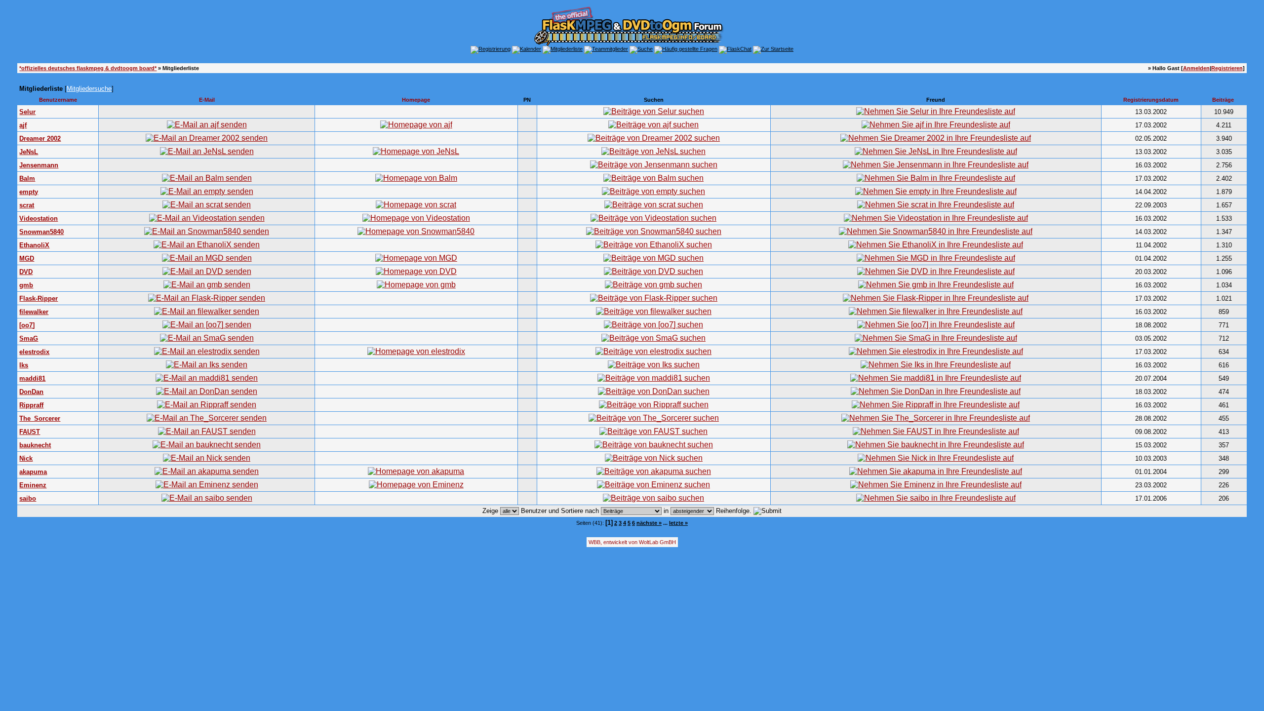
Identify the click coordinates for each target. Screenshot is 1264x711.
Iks (23, 365)
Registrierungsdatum (1151, 100)
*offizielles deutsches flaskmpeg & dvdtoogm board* (88, 68)
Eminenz (32, 485)
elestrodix (34, 352)
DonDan (31, 391)
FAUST (29, 431)
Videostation (38, 218)
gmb (26, 285)
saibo (27, 498)
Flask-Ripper (38, 298)
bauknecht (35, 445)
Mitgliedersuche (89, 88)
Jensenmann (38, 165)
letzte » (678, 523)
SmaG (28, 338)
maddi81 (32, 378)
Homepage (416, 100)
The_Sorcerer (39, 418)
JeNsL (28, 152)
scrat (26, 205)
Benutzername (58, 100)
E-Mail (207, 100)
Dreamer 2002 (40, 138)
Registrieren (1227, 68)
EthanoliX (34, 245)
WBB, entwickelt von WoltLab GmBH (632, 542)
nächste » (649, 523)
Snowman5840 (41, 232)
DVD (26, 272)
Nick (26, 458)
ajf (23, 125)
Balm (27, 178)
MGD (26, 258)
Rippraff (31, 405)
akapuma (33, 471)
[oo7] (27, 325)
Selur (27, 112)
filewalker (33, 312)
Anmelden (1196, 68)
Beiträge (1223, 100)
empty (28, 192)
